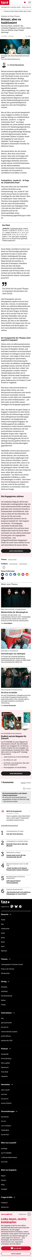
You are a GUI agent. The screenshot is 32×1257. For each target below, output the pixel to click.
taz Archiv (4, 1162)
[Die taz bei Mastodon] (12, 907)
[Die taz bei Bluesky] (16, 907)
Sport (3, 937)
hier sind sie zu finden (10, 801)
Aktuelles (4, 987)
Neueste (23, 783)
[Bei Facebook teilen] (14, 574)
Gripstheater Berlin (16, 229)
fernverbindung (6, 1058)
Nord (2, 946)
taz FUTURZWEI (6, 1153)
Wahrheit (4, 951)
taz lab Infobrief (6, 1103)
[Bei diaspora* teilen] (23, 574)
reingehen (4, 1076)
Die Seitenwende (6, 996)
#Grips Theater (12, 559)
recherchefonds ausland (9, 1032)
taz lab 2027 (5, 1134)
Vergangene (5, 1130)
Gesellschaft (5, 928)
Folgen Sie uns (5, 906)
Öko (2, 924)
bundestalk (4, 1054)
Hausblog (4, 991)
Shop (3, 1185)
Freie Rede (4, 1072)
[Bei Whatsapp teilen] (18, 574)
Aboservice (5, 1207)
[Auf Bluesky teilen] (10, 574)
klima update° (5, 1063)
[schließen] (29, 1214)
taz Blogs (4, 1148)
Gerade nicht (22, 1214)
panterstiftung (6, 1036)
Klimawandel (5, 973)
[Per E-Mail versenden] (2, 574)
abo (2, 1018)
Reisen (3, 1176)
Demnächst (5, 1117)
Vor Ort (3, 1121)
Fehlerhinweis (23, 564)
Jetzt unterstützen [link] (16, 551)
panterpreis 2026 (6, 1040)
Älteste (29, 783)
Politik (3, 920)
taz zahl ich (4, 1027)
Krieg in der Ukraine (7, 969)
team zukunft (5, 1090)
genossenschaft (6, 1023)
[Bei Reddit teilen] (27, 574)
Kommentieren (13, 564)
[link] (11, 7)
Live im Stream (6, 1126)
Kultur (3, 933)
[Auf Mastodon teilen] (6, 574)
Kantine (3, 1180)
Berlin (3, 942)
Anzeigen (4, 1189)
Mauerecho (5, 1067)
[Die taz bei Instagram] (20, 907)
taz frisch (4, 1094)
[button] (29, 2)
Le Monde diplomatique (9, 1157)
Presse (3, 1005)
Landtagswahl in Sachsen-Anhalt (12, 964)
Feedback (4, 1203)
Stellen (3, 1000)
